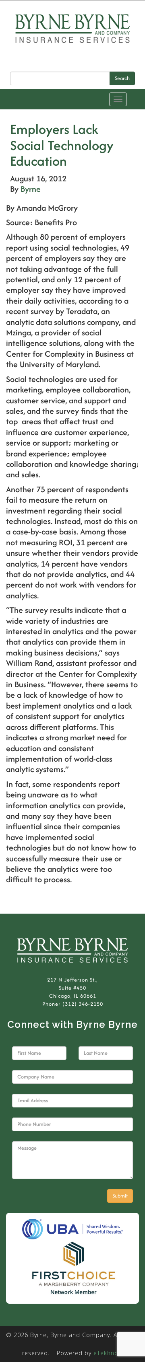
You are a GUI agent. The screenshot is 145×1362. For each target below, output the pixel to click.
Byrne (31, 189)
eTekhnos (107, 1353)
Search (122, 78)
